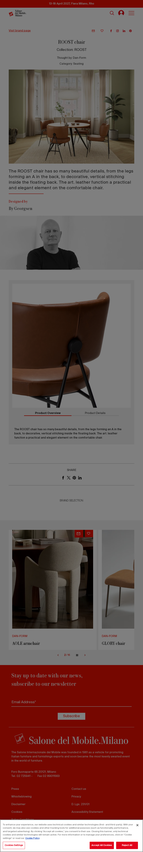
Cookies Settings (14, 845)
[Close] (137, 825)
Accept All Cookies (102, 845)
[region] (71, 836)
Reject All (127, 845)
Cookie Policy (32, 838)
